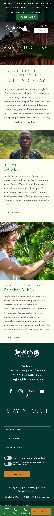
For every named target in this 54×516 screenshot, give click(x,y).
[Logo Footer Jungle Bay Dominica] (27, 353)
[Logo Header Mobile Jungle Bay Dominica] (16, 28)
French (41, 30)
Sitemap (41, 488)
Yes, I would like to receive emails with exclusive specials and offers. (30, 463)
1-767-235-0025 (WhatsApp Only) (27, 371)
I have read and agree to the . (29, 458)
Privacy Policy (40, 458)
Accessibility (29, 488)
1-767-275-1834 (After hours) (27, 375)
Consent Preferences (27, 491)
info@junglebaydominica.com (27, 379)
